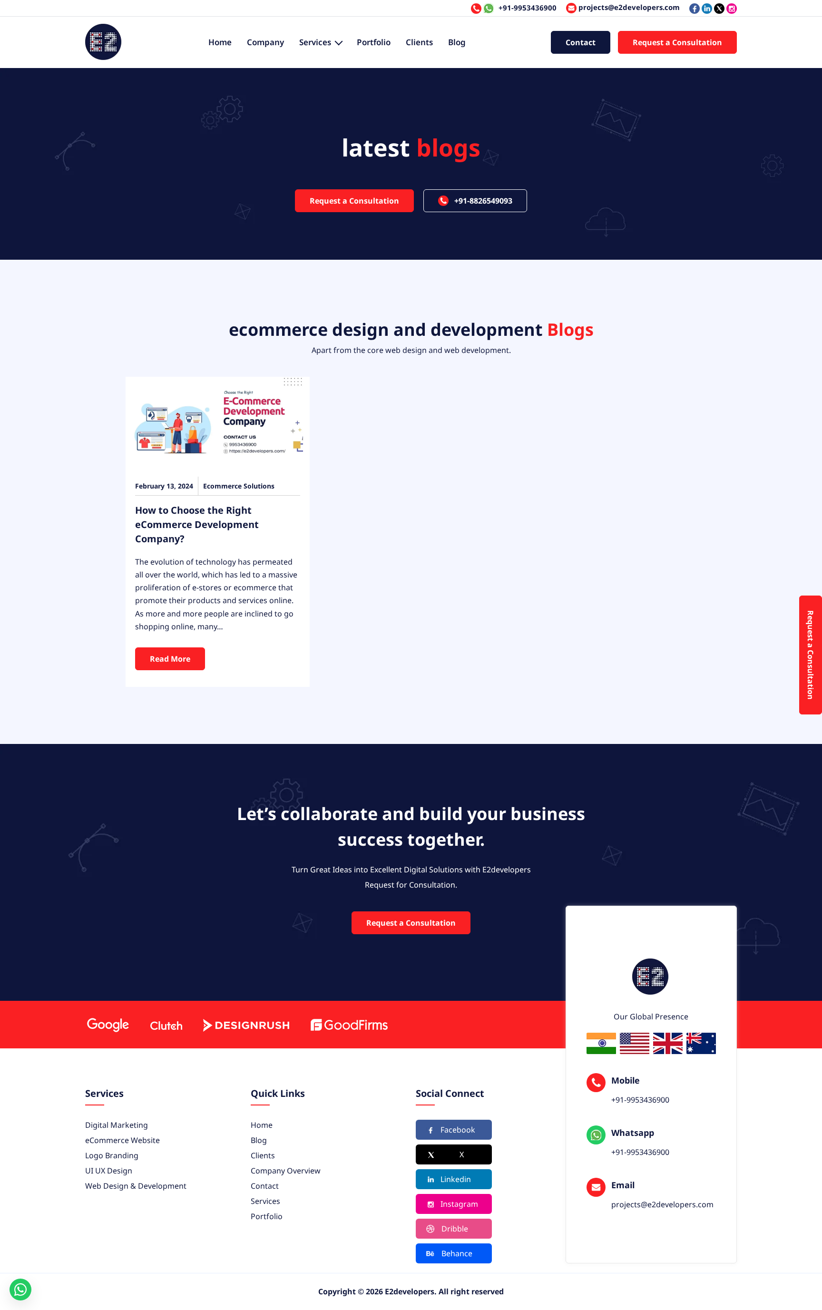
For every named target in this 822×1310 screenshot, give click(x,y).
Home (220, 42)
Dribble (454, 1228)
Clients (419, 42)
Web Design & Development (135, 1186)
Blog (457, 42)
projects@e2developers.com (628, 7)
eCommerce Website (122, 1140)
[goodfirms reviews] (349, 1024)
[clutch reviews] (166, 1024)
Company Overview (286, 1170)
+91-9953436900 (528, 7)
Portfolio (374, 42)
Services (315, 42)
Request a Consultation (677, 42)
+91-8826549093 (483, 201)
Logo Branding (111, 1155)
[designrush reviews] (246, 1024)
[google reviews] (107, 1024)
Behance (456, 1253)
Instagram (459, 1204)
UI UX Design (108, 1170)
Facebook (457, 1129)
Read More (170, 659)
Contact (581, 42)
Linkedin (455, 1179)
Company (265, 42)
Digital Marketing (116, 1125)
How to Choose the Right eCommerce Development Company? (197, 524)
